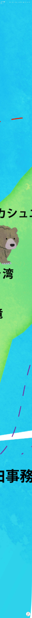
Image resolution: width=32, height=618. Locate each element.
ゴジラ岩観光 (3, 2)
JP (25, 2)
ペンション (16, 2)
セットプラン (20, 2)
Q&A (23, 2)
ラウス (13, 2)
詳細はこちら (4, 21)
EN (27, 2)
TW (29, 2)
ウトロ (10, 2)
